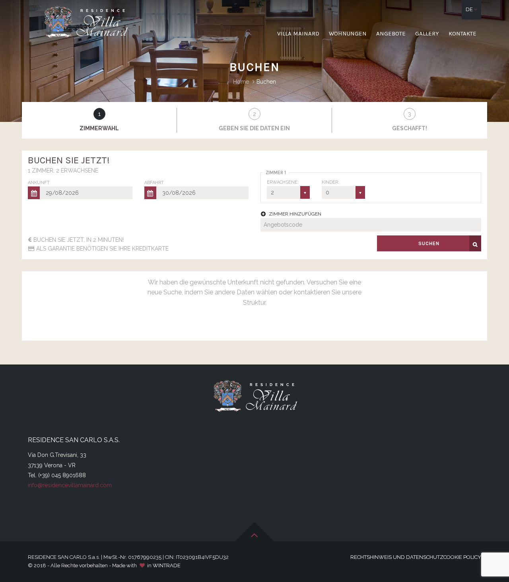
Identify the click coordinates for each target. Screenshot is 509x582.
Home (241, 81)
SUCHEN (428, 243)
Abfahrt (154, 182)
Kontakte (462, 33)
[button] (471, 10)
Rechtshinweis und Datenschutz (396, 557)
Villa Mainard (298, 33)
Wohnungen (348, 33)
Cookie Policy (462, 557)
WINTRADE (167, 565)
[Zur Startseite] (85, 22)
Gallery (427, 33)
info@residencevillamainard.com (70, 485)
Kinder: (330, 182)
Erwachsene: (283, 182)
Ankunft (39, 182)
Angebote (391, 33)
